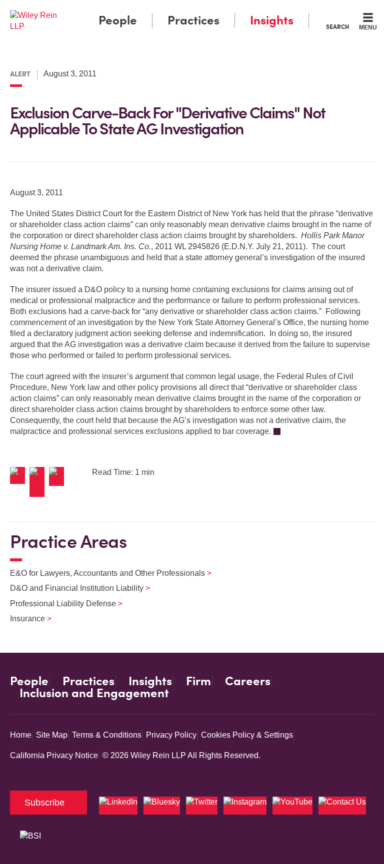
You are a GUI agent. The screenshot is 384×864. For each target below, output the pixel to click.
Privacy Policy (171, 735)
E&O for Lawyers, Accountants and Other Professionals (104, 573)
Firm (198, 681)
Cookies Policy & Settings (247, 735)
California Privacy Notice (54, 755)
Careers (247, 681)
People (117, 20)
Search (337, 26)
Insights (272, 20)
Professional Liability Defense (60, 603)
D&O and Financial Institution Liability (74, 588)
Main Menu (164, 10)
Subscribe (44, 803)
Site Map (52, 735)
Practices (194, 20)
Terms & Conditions (107, 735)
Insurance (24, 618)
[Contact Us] (342, 806)
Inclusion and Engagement (94, 693)
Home (21, 735)
